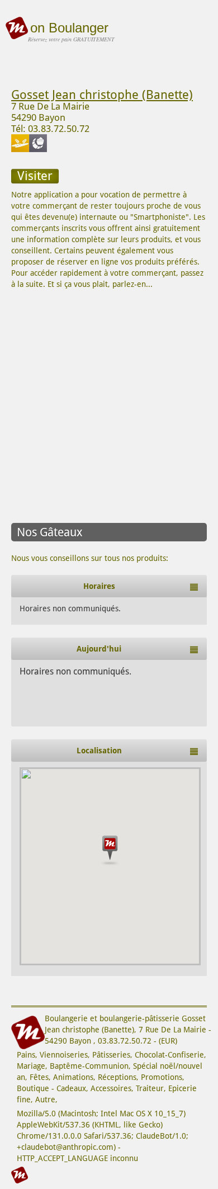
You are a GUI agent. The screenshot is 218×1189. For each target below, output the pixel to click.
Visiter (35, 176)
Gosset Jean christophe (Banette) (102, 95)
